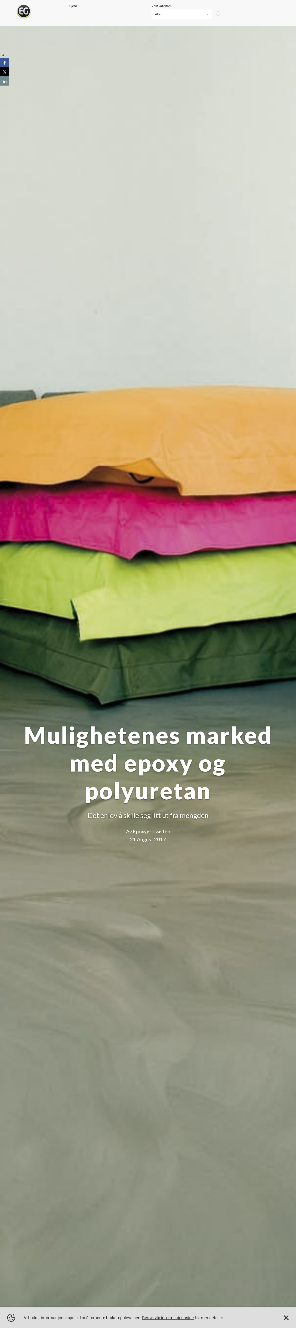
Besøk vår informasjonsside (168, 1317)
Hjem (73, 6)
